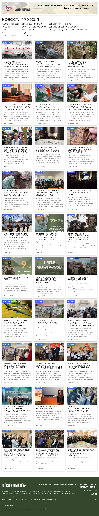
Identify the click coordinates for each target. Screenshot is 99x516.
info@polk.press (7, 505)
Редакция (77, 8)
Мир (4, 33)
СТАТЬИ (78, 484)
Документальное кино (34, 27)
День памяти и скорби (60, 24)
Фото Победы (29, 30)
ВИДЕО (94, 484)
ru (96, 499)
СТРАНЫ (93, 487)
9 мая (40, 6)
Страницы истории (32, 24)
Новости (48, 6)
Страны (86, 8)
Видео (68, 8)
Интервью (57, 6)
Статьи (80, 6)
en (92, 6)
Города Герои (9, 36)
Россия (6, 27)
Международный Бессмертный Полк (68, 30)
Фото (86, 6)
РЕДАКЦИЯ (83, 487)
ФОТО (86, 484)
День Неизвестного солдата (63, 27)
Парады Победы (10, 24)
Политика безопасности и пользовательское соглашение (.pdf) (24, 509)
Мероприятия (69, 6)
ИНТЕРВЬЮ (54, 484)
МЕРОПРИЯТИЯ (66, 484)
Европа (6, 30)
